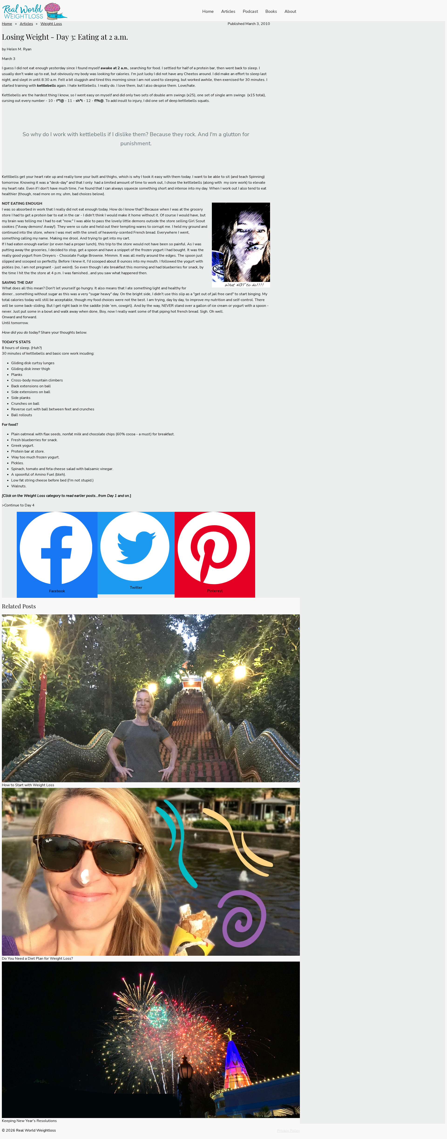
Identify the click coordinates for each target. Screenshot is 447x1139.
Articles (228, 11)
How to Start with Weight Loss (28, 785)
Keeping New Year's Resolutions (29, 1120)
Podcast (250, 11)
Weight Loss (51, 23)
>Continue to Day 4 (18, 505)
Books (271, 11)
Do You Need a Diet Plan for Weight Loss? (37, 958)
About (290, 11)
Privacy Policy (288, 1130)
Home (208, 11)
